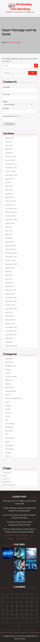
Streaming (9, 445)
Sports (7, 442)
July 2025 (8, 182)
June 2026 (8, 145)
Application (9, 358)
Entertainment (10, 391)
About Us (6, 479)
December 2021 (11, 327)
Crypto (7, 373)
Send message (9, 124)
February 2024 (10, 245)
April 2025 (8, 194)
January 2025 (10, 205)
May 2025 (8, 190)
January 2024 (10, 249)
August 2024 (9, 223)
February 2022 (10, 320)
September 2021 (11, 335)
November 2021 (11, 331)
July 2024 (8, 227)
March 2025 (9, 197)
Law (6, 420)
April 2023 (9, 283)
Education (9, 380)
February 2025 (10, 201)
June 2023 (8, 275)
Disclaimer (7, 482)
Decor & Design (11, 377)
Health (7, 409)
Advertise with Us (9, 485)
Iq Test (7, 416)
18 (9, 612)
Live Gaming (9, 424)
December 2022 (11, 297)
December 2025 (11, 164)
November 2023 (11, 257)
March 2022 (9, 316)
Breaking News (10, 366)
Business (8, 369)
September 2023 (11, 264)
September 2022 (11, 309)
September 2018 (11, 346)
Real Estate (9, 431)
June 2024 (8, 231)
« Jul (18, 626)
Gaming (8, 405)
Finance (8, 395)
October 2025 (10, 171)
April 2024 (9, 238)
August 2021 (9, 338)
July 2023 (8, 271)
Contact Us (7, 473)
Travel (7, 456)
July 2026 (8, 142)
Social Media (9, 438)
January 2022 (10, 323)
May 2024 (8, 234)
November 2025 (11, 168)
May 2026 (8, 149)
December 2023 (11, 253)
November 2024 (11, 212)
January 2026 (10, 160)
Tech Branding (20, 9)
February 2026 (10, 156)
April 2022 (9, 312)
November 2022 (11, 301)
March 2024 (9, 242)
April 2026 (9, 153)
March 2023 (9, 286)
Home (5, 476)
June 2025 (8, 186)
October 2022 (10, 305)
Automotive (9, 362)
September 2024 (11, 220)
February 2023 (10, 290)
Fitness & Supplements (13, 398)
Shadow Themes (20, 639)
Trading (8, 452)
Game (7, 402)
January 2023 (10, 294)
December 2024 (11, 208)
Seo (6, 434)
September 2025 (11, 175)
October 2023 (10, 260)
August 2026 (9, 138)
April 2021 (8, 342)
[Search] (36, 66)
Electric (8, 384)
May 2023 (8, 279)
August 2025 (9, 179)
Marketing (9, 427)
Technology (9, 449)
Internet (8, 413)
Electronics (9, 387)
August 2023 (9, 268)
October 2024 (10, 216)
